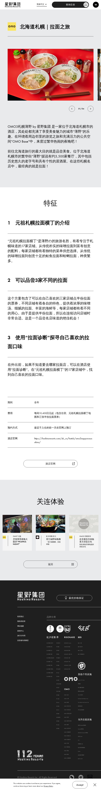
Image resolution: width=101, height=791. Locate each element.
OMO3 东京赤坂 (67, 709)
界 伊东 (57, 676)
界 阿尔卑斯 (58, 683)
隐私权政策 (21, 621)
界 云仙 (57, 724)
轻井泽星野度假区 (81, 747)
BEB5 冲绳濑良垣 (81, 654)
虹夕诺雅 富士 (49, 650)
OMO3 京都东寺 (67, 739)
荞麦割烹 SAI (80, 743)
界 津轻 (57, 646)
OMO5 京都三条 (67, 735)
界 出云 (57, 702)
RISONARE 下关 (67, 661)
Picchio (79, 751)
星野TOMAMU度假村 (82, 725)
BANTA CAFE (80, 758)
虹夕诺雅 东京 (49, 646)
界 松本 (57, 687)
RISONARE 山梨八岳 (68, 654)
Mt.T (79, 740)
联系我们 (20, 616)
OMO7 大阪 (66, 743)
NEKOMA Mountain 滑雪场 (83, 732)
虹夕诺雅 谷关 (49, 676)
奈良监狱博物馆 (81, 755)
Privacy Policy (48, 786)
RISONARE (69, 637)
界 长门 (57, 709)
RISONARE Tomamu (67, 643)
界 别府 (57, 713)
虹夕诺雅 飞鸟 (49, 661)
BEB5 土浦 (80, 643)
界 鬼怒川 (58, 657)
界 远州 (57, 680)
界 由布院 (58, 717)
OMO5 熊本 (66, 754)
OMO (67, 689)
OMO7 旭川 (66, 694)
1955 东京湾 (80, 694)
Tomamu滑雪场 (81, 729)
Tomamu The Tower (81, 680)
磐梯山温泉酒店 (81, 691)
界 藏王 (57, 654)
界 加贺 (57, 695)
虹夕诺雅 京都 (49, 654)
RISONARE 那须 (67, 646)
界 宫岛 (57, 706)
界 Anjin (57, 672)
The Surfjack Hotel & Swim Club (83, 702)
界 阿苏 (57, 721)
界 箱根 (57, 665)
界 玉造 (57, 698)
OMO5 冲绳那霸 (67, 758)
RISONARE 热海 (67, 650)
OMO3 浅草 (66, 717)
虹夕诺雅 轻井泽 (50, 643)
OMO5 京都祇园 (67, 732)
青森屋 (79, 683)
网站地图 (20, 626)
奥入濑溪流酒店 (81, 687)
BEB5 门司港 (80, 650)
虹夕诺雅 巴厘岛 (50, 672)
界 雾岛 (57, 728)
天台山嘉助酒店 (81, 709)
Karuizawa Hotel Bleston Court (83, 698)
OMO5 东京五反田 (68, 713)
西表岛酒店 (80, 706)
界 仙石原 (58, 669)
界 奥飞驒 (58, 691)
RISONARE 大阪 (67, 657)
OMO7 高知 (66, 750)
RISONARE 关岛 (67, 669)
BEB (80, 637)
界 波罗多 (58, 643)
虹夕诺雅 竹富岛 (50, 669)
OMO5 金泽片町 (67, 728)
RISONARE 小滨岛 (67, 665)
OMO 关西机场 (67, 747)
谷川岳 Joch (80, 736)
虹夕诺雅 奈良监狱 (50, 657)
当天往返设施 (85, 719)
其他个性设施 (85, 674)
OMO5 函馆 (66, 702)
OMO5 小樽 (66, 698)
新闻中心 (20, 631)
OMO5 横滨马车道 (68, 721)
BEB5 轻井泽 (80, 646)
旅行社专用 (21, 636)
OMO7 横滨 (66, 724)
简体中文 (40, 4)
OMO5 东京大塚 (67, 706)
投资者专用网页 (23, 640)
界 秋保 (57, 650)
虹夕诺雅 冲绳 (49, 665)
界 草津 (57, 661)
